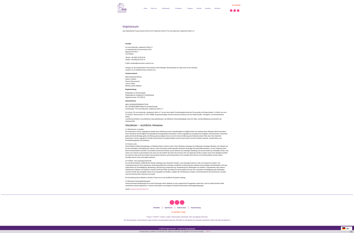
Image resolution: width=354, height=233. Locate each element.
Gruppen (190, 8)
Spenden (208, 8)
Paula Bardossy (190, 228)
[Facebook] (231, 10)
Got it (208, 231)
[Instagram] (234, 10)
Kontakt (199, 8)
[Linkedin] (238, 10)
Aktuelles (217, 8)
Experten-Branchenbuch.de (139, 189)
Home (145, 8)
